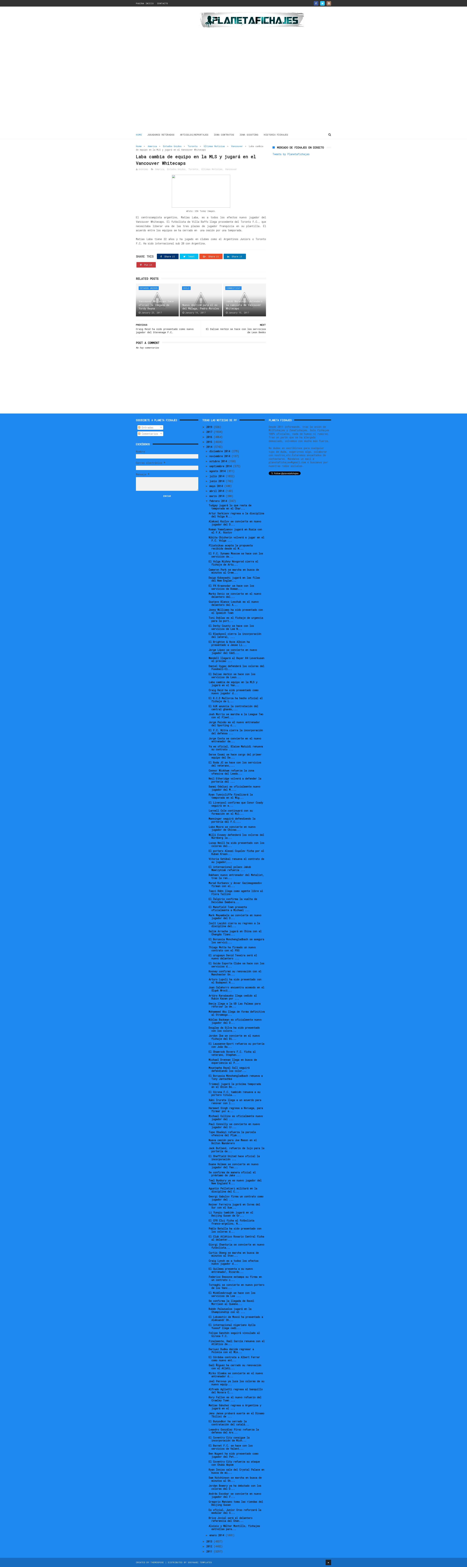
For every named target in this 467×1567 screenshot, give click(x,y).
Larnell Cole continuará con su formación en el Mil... (231, 812)
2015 (210, 442)
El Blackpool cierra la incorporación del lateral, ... (235, 635)
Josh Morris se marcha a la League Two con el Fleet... (236, 715)
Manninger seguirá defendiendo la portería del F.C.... (232, 820)
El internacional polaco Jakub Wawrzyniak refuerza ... (230, 868)
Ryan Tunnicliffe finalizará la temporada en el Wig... (231, 796)
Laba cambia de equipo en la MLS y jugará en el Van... (233, 683)
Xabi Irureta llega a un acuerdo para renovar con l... (235, 1101)
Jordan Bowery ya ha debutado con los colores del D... (235, 1487)
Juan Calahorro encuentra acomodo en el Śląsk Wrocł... (236, 989)
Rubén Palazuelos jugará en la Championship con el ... (230, 1310)
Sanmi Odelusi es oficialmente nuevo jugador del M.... (234, 788)
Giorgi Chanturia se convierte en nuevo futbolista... (236, 1246)
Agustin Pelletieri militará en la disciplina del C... (233, 1190)
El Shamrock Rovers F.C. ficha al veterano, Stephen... (232, 1053)
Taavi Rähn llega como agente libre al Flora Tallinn (236, 892)
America (152, 146)
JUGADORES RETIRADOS (161, 134)
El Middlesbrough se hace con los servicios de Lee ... (232, 1294)
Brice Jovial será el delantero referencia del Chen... (230, 1519)
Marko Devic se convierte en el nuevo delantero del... (235, 595)
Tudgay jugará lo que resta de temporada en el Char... (230, 507)
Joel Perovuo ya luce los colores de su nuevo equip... (236, 1382)
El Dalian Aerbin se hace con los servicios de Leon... (232, 675)
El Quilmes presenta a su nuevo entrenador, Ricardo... (231, 1270)
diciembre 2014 (220, 451)
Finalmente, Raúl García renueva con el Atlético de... (237, 1342)
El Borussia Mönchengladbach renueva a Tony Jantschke (236, 1077)
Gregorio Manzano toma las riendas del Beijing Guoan (236, 1503)
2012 (210, 1546)
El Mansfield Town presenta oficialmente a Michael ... (229, 908)
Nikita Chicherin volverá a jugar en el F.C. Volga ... (236, 539)
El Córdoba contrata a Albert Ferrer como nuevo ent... (234, 1358)
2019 (210, 427)
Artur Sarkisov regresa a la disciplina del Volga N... (236, 515)
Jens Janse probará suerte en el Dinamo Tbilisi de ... (236, 1415)
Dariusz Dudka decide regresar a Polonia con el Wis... (231, 1350)
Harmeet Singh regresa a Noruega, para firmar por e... (236, 1109)
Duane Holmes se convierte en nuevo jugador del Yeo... (233, 1165)
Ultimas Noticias (214, 146)
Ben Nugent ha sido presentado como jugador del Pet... (233, 1455)
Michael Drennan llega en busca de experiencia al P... (233, 1061)
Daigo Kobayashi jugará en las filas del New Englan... (234, 579)
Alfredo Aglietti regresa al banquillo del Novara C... (236, 1390)
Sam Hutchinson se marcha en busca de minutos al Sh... (235, 1479)
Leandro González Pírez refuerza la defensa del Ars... (234, 1431)
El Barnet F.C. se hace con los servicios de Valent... (231, 1447)
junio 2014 (217, 481)
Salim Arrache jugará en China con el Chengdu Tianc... (235, 932)
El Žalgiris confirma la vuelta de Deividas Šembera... (233, 900)
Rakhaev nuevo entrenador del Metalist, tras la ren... (236, 876)
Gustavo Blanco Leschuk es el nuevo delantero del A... (234, 603)
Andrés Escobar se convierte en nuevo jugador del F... (235, 1495)
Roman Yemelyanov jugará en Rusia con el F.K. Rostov (235, 531)
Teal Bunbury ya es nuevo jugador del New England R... (235, 1182)
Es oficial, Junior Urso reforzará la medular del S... (235, 1511)
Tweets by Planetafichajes (291, 154)
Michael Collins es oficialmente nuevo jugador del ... (236, 1117)
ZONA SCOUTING (249, 134)
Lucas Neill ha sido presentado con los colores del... (236, 844)
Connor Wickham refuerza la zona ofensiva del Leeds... (231, 772)
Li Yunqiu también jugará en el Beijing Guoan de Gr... (231, 1214)
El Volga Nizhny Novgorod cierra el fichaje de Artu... (233, 563)
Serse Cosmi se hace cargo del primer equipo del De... (235, 756)
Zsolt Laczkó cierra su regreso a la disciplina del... (234, 924)
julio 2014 (217, 476)
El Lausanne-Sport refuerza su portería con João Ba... (236, 1045)
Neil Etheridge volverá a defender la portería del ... (235, 780)
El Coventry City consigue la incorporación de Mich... (229, 1439)
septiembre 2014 (221, 466)
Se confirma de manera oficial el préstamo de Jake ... (232, 1174)
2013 (210, 1541)
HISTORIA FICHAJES (276, 134)
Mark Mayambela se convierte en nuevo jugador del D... (235, 916)
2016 (210, 437)
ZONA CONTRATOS (224, 134)
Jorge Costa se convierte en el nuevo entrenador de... (235, 740)
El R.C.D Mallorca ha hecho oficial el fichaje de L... (236, 699)
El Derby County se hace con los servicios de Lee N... (231, 627)
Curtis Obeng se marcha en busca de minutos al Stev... (234, 1254)
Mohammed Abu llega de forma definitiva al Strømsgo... (237, 1013)
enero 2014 (217, 1535)
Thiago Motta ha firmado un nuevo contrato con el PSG (232, 949)
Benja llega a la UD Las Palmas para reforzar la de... (234, 1005)
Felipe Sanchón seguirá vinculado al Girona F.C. (234, 1334)
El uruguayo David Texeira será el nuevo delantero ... (233, 957)
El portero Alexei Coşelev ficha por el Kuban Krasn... (236, 852)
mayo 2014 (216, 486)
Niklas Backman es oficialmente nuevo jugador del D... (235, 1021)
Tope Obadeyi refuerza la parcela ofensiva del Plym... (232, 1133)
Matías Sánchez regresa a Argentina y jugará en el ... (235, 1407)
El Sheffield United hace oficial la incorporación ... (234, 1157)
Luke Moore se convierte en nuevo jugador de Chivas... (232, 828)
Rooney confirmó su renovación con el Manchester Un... (235, 973)
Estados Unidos (172, 146)
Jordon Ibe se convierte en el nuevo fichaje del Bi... (234, 1037)
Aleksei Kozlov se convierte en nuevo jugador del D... (235, 523)
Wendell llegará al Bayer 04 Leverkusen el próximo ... (236, 659)
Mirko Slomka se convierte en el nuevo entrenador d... (236, 1374)
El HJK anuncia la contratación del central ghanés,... (233, 707)
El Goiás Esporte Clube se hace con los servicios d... (236, 965)
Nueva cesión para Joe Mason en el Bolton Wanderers (233, 1141)
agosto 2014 (218, 471)
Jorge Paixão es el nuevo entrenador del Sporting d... (234, 723)
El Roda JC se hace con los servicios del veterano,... (235, 764)
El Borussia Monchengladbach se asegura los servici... (236, 941)
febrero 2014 (218, 501)
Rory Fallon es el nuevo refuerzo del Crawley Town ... (235, 1399)
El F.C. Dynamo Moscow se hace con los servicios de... (236, 555)
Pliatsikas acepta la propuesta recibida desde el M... (231, 547)
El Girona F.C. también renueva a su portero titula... (234, 1093)
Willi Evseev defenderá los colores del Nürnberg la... (236, 836)
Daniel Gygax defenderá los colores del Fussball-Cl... (236, 667)
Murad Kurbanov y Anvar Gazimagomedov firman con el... (235, 884)
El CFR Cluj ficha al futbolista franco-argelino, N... (231, 1222)
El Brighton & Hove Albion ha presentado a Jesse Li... (229, 643)
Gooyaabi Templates (200, 1562)
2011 (210, 1551)
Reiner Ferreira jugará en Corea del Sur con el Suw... (234, 1206)
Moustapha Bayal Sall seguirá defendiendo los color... (229, 1069)
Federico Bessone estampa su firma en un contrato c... (235, 1278)
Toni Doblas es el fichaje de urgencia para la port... (236, 619)
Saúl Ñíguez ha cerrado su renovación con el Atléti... (235, 1366)
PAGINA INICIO (145, 3)
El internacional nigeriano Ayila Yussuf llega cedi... (232, 1326)
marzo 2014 (217, 496)
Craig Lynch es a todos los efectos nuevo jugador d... (233, 1262)
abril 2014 (217, 491)
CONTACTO (162, 3)
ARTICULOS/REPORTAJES (194, 134)
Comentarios (149, 433)
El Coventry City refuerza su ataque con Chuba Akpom (234, 1463)
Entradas (146, 427)
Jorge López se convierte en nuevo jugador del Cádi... (233, 651)
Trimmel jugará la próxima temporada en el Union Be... (235, 1085)
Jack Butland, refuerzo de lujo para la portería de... (236, 1149)
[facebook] (316, 3)
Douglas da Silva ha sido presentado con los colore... (234, 1029)
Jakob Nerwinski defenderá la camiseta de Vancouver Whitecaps (244, 305)
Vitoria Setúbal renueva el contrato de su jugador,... (236, 860)
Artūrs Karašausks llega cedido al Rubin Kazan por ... (233, 997)
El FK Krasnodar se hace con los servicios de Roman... (231, 587)
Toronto (193, 146)
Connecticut (233, 288)
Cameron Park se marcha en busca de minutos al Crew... (234, 571)
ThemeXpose (157, 1562)
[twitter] (322, 3)
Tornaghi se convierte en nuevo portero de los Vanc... (236, 1286)
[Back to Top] (328, 1562)
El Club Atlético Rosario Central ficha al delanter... (236, 1238)
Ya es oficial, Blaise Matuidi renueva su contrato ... (236, 748)
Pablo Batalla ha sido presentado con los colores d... (235, 1230)
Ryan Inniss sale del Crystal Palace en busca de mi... (236, 1471)
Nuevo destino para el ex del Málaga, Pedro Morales (200, 306)
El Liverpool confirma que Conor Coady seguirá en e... (236, 804)
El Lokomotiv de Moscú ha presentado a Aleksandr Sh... (236, 1318)
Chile (186, 288)
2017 (210, 432)
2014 (210, 447)
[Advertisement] (162, 70)
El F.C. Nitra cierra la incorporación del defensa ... (236, 731)
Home (139, 134)
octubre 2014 (218, 461)
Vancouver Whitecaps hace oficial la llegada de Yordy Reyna (156, 305)
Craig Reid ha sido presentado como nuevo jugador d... (233, 691)
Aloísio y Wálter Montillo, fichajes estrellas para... (234, 1527)
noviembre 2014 (220, 456)
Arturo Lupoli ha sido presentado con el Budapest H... (235, 981)
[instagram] (329, 3)
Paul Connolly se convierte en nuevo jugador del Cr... (234, 1125)
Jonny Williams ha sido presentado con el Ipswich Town (236, 611)
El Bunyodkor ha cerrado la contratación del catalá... (229, 1423)
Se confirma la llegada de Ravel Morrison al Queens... (231, 1302)
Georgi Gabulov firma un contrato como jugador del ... (236, 1198)
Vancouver (237, 146)
